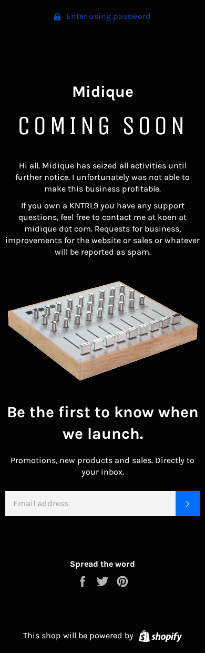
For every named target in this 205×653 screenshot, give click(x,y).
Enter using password (107, 16)
